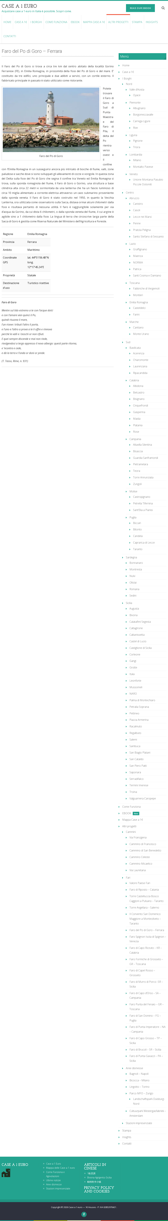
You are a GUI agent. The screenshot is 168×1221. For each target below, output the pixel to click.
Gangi (132, 661)
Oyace (136, 95)
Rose (136, 431)
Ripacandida (140, 373)
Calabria (134, 380)
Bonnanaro (136, 563)
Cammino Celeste (139, 857)
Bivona (133, 615)
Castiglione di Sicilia (140, 648)
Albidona (138, 386)
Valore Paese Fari (139, 883)
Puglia (132, 517)
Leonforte (135, 680)
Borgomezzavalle (143, 114)
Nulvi (132, 576)
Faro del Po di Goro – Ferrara (146, 930)
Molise (133, 491)
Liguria (133, 135)
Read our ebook (140, 8)
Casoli (136, 210)
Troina (133, 792)
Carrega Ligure (141, 121)
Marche (134, 322)
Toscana (134, 283)
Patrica (137, 269)
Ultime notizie (53, 1180)
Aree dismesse (134, 1068)
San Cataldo (136, 759)
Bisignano (139, 399)
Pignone (138, 141)
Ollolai (132, 582)
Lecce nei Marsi (142, 217)
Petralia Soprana (139, 707)
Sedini (132, 595)
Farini (136, 314)
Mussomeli (135, 687)
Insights (152, 22)
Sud (128, 342)
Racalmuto (135, 726)
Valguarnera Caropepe (142, 798)
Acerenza (138, 353)
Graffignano (140, 249)
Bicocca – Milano (139, 1080)
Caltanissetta (137, 634)
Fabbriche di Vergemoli (146, 288)
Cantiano (138, 327)
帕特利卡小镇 (94, 1181)
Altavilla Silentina (142, 444)
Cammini (131, 832)
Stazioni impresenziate (139, 1123)
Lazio (132, 244)
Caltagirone (136, 628)
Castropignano (141, 497)
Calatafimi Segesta (140, 621)
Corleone (134, 654)
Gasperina (139, 412)
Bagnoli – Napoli (138, 1074)
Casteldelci (139, 308)
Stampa (137, 22)
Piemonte (135, 102)
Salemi (133, 739)
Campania (135, 439)
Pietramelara (140, 464)
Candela (138, 536)
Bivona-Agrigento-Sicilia (99, 1177)
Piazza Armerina (138, 720)
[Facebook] (84, 1214)
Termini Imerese (138, 785)
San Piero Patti (138, 765)
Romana (134, 589)
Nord (129, 84)
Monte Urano (141, 334)
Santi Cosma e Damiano (147, 275)
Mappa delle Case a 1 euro (60, 1167)
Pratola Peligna (142, 230)
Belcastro (138, 392)
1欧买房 (91, 1173)
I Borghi (36, 22)
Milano (137, 160)
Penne (137, 223)
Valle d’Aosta (136, 89)
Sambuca (134, 746)
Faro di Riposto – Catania (144, 889)
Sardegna (131, 557)
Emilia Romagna (138, 302)
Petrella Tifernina (143, 503)
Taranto (137, 549)
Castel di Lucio (137, 641)
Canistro (138, 204)
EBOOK (75, 22)
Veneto (133, 174)
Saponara (135, 772)
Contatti (9, 36)
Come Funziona (56, 22)
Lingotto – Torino (139, 1087)
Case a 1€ (21, 22)
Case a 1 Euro (53, 1163)
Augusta (134, 608)
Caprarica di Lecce (144, 542)
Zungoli (137, 484)
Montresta (135, 569)
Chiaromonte (140, 360)
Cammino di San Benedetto (145, 850)
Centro (130, 192)
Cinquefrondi (140, 405)
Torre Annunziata (143, 477)
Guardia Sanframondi (145, 458)
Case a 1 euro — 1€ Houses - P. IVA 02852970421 (93, 1207)
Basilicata (135, 348)
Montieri (138, 295)
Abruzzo (134, 198)
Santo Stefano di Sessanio (148, 236)
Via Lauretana (137, 870)
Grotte (133, 667)
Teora (136, 471)
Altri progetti (118, 22)
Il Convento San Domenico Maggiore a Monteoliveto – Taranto (145, 918)
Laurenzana (140, 366)
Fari (128, 877)
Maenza (138, 256)
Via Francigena (138, 837)
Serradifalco (136, 779)
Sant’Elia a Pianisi (143, 510)
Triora (136, 147)
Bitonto (137, 529)
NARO (133, 693)
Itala (132, 674)
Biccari (137, 523)
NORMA (138, 262)
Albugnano (139, 108)
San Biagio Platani (139, 752)
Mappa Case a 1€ (94, 22)
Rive (135, 128)
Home (7, 22)
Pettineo (134, 713)
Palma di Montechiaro (142, 700)
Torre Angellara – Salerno (144, 907)
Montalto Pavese (143, 167)
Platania (137, 425)
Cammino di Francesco (142, 844)
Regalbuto (135, 733)
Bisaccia (138, 451)
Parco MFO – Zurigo (141, 1093)
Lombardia (135, 154)
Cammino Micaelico (140, 863)
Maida (136, 418)
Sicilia (129, 603)
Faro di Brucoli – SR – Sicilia (145, 1049)
